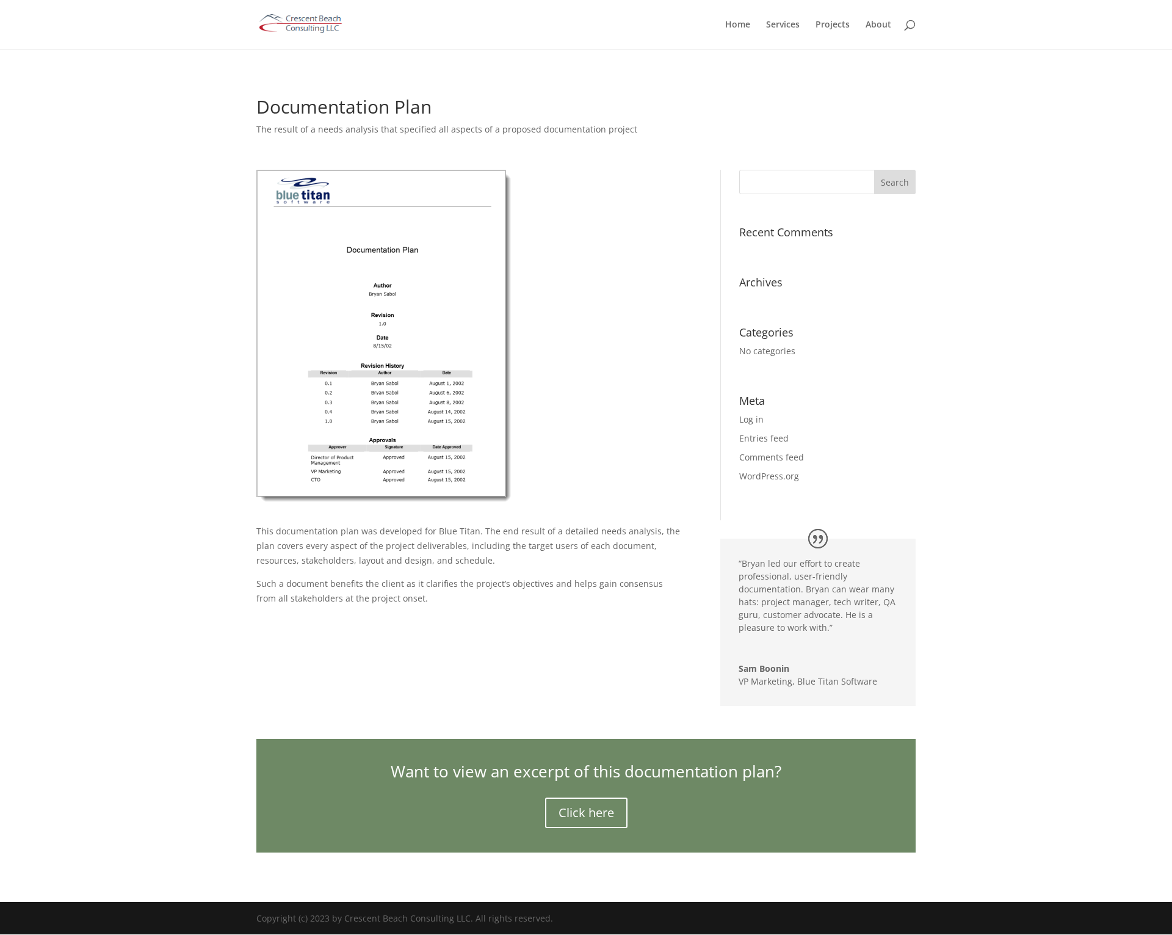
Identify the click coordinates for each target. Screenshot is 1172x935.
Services (783, 25)
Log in (751, 419)
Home (737, 25)
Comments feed (771, 457)
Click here (586, 812)
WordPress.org (769, 476)
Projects (833, 25)
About (878, 25)
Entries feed (764, 438)
